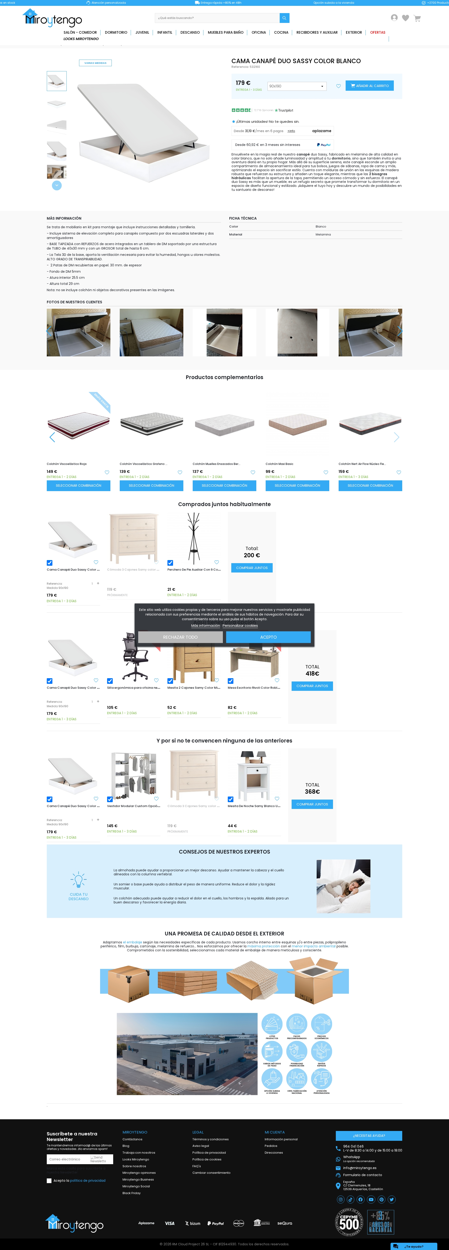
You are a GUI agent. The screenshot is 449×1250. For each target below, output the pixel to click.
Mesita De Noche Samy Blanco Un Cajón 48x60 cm (266, 806)
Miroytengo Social (136, 1186)
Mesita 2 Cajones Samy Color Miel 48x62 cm (201, 687)
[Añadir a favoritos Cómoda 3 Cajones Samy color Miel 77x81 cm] (156, 562)
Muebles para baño (225, 32)
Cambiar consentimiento (211, 1172)
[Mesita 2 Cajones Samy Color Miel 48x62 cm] (194, 656)
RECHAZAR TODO (180, 637)
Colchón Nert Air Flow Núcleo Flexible (362, 464)
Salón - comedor (80, 32)
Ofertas (377, 32)
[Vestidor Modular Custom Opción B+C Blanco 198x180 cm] (133, 775)
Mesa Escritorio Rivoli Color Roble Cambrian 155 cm (267, 687)
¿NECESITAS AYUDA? (369, 1135)
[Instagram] (341, 1199)
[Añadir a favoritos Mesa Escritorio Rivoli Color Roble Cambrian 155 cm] (277, 680)
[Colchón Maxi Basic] (297, 420)
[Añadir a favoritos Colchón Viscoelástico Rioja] (107, 472)
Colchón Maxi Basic (279, 464)
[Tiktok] (350, 1199)
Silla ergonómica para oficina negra (135, 687)
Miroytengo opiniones (139, 1172)
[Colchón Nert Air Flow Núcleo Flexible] (370, 420)
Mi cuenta (275, 1132)
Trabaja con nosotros (139, 1152)
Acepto (268, 637)
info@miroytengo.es (360, 1168)
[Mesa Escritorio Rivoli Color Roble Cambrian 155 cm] (254, 656)
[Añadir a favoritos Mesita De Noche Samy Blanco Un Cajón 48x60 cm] (277, 798)
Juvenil (142, 32)
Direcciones (274, 1152)
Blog (126, 1146)
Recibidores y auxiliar (317, 32)
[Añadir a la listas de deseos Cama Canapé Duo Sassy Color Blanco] (338, 86)
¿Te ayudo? (408, 1246)
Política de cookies (206, 1159)
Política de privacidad (209, 1152)
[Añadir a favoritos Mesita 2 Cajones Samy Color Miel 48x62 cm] (216, 680)
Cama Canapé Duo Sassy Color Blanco (77, 569)
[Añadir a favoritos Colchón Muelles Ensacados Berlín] (252, 472)
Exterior (354, 32)
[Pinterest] (382, 1199)
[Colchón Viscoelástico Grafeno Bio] (151, 420)
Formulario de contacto (362, 1175)
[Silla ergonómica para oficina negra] (133, 656)
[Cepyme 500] (349, 1222)
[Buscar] (285, 18)
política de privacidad (87, 1180)
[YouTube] (371, 1199)
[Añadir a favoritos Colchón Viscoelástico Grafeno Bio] (179, 472)
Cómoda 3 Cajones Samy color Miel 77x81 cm (142, 569)
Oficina (259, 32)
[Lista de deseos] (405, 18)
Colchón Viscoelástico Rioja (67, 464)
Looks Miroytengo (81, 38)
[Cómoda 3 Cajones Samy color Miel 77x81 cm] (133, 538)
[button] (57, 185)
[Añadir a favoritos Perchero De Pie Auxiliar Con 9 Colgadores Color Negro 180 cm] (216, 562)
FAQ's (196, 1166)
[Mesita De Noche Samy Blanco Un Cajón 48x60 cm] (254, 775)
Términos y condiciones (210, 1139)
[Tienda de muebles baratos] (53, 18)
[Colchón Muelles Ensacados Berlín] (224, 420)
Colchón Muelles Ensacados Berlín (216, 464)
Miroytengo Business (138, 1179)
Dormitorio (116, 32)
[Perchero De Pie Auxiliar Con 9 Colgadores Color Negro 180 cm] (194, 538)
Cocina (281, 32)
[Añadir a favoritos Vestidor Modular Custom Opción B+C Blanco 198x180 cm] (156, 798)
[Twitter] (392, 1199)
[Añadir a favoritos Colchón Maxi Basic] (325, 472)
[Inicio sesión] (394, 17)
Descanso (190, 32)
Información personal (281, 1139)
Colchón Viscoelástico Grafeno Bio (143, 464)
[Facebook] (360, 1199)
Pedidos (271, 1146)
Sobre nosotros (134, 1166)
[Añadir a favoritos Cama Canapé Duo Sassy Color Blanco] (96, 562)
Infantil (164, 32)
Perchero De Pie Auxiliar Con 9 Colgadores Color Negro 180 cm (215, 569)
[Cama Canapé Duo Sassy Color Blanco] (73, 538)
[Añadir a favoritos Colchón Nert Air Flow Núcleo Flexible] (398, 472)
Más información (205, 625)
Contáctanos (132, 1139)
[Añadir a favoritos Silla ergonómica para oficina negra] (156, 680)
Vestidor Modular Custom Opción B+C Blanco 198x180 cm (151, 806)
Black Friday (132, 1193)
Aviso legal (200, 1146)
